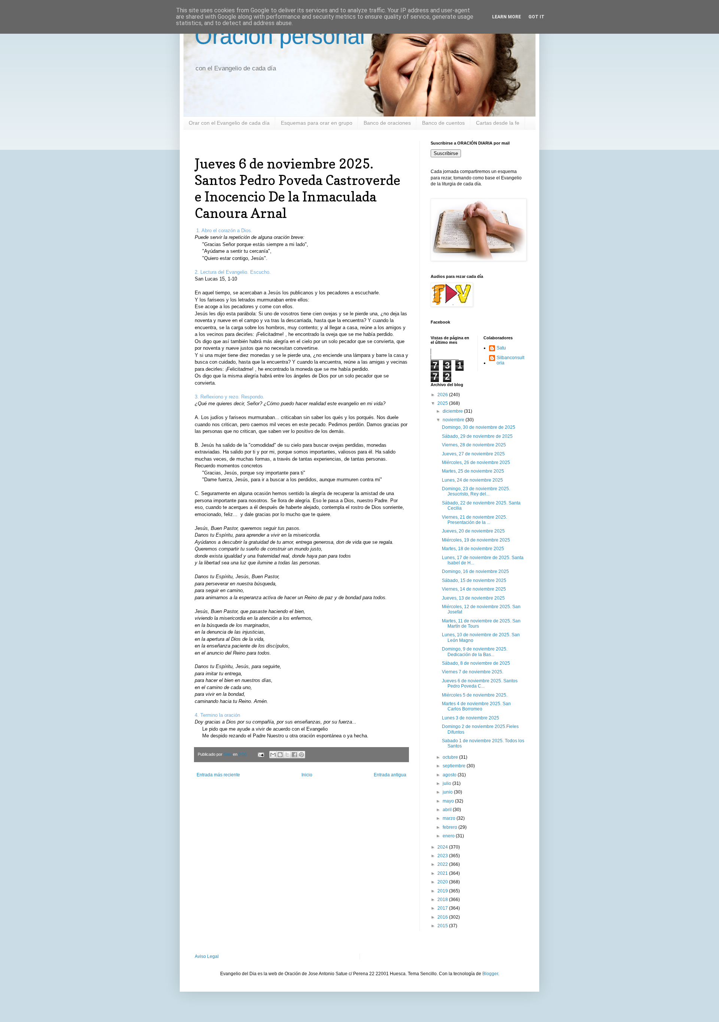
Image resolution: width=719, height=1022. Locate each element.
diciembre (453, 411)
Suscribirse (446, 153)
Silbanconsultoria (510, 360)
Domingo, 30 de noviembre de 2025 (478, 427)
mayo (449, 801)
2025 (443, 403)
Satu (501, 348)
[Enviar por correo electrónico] (273, 754)
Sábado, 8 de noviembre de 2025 (476, 663)
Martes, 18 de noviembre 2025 (473, 548)
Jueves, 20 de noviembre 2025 (473, 531)
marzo (449, 818)
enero (449, 835)
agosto (450, 774)
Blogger (490, 973)
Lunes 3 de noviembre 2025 (470, 718)
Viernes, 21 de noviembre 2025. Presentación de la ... (474, 520)
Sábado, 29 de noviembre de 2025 (477, 436)
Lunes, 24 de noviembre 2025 (472, 480)
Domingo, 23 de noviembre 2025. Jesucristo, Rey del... (476, 491)
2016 (443, 917)
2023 (443, 855)
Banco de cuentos (443, 123)
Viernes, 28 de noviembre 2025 (474, 445)
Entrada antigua (390, 774)
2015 (443, 925)
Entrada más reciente (218, 774)
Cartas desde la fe (497, 123)
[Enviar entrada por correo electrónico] (261, 754)
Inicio (306, 774)
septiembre (455, 765)
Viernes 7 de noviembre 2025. (472, 671)
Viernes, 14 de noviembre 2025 (474, 589)
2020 (443, 882)
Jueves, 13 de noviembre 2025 (473, 598)
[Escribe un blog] (280, 754)
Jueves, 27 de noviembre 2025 (473, 454)
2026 (443, 394)
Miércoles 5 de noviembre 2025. (474, 695)
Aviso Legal (207, 956)
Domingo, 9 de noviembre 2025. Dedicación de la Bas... (474, 651)
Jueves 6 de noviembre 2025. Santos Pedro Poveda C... (480, 683)
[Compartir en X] (287, 754)
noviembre (454, 419)
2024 (443, 847)
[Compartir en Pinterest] (301, 754)
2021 (443, 873)
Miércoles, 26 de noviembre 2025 (476, 462)
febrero (450, 827)
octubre (451, 757)
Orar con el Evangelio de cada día (229, 123)
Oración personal (280, 36)
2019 (443, 891)
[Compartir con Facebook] (294, 754)
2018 (443, 899)
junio (448, 792)
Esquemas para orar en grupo (316, 123)
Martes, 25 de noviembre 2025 (473, 471)
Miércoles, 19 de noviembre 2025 (476, 540)
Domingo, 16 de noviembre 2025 (475, 571)
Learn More (506, 16)
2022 (443, 864)
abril (448, 809)
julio (447, 783)
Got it (536, 16)
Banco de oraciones (387, 123)
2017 (443, 908)
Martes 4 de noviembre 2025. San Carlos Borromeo (476, 706)
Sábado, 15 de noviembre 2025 (474, 580)
